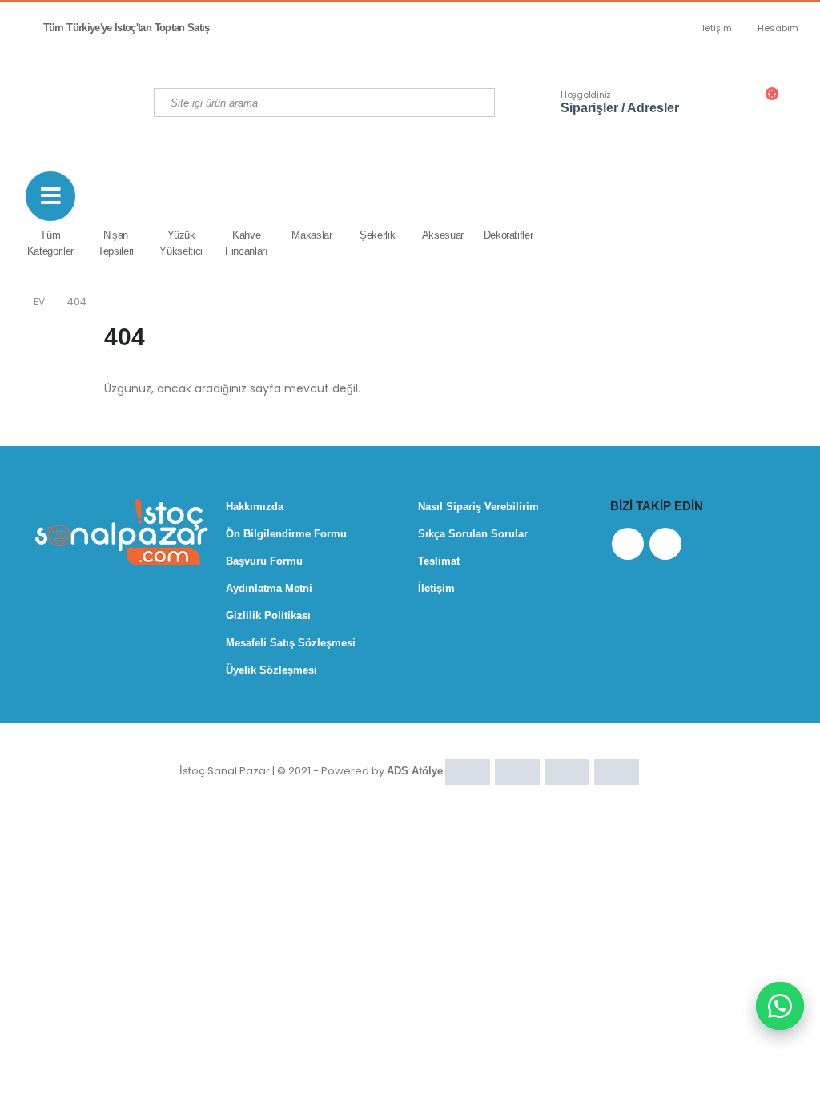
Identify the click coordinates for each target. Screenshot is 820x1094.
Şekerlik (377, 235)
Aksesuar (443, 235)
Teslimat (439, 561)
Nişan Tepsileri (116, 243)
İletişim (716, 28)
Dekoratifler (508, 235)
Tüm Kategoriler (50, 243)
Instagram (665, 544)
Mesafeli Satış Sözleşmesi (291, 643)
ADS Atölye (415, 771)
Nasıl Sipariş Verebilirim (478, 507)
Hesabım (778, 28)
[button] (780, 1006)
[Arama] (479, 102)
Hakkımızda (254, 507)
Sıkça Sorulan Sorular (473, 534)
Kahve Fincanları (246, 243)
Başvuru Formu (264, 561)
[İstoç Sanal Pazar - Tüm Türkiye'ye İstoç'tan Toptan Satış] (106, 102)
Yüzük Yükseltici (181, 243)
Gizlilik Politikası (268, 615)
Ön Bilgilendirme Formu (286, 534)
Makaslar (311, 235)
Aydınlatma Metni (269, 588)
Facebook (628, 544)
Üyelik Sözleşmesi (271, 670)
